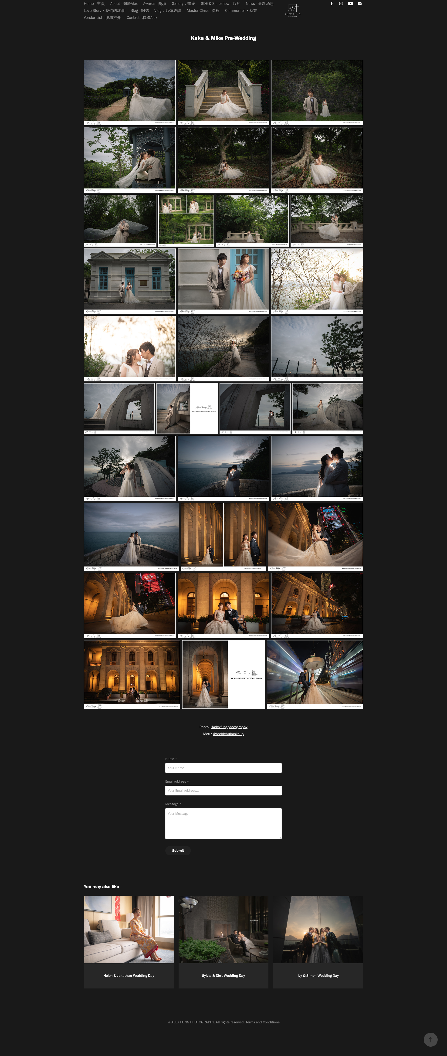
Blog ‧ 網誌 (140, 10)
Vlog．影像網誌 (167, 10)
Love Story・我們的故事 (104, 10)
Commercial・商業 (241, 10)
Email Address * (177, 781)
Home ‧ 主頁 (94, 3)
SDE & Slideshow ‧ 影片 (220, 3)
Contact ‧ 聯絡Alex (142, 17)
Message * (173, 804)
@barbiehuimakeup (228, 734)
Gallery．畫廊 (183, 3)
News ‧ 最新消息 (260, 3)
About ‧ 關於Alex (124, 3)
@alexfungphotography (229, 727)
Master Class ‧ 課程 (203, 10)
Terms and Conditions (263, 1022)
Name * (171, 759)
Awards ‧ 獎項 (154, 3)
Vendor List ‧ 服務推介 (102, 17)
